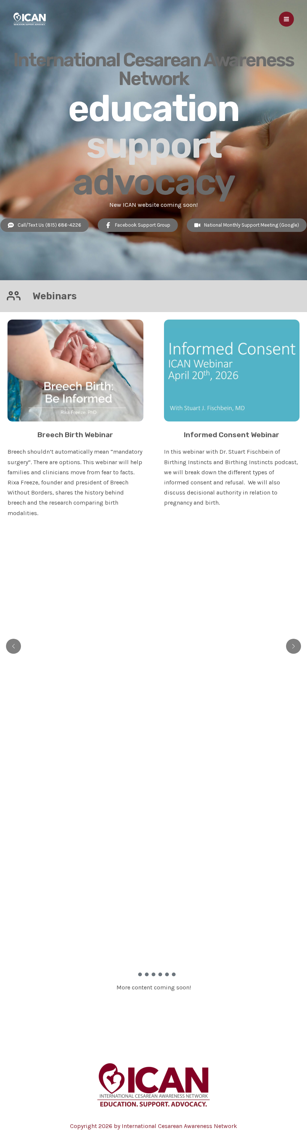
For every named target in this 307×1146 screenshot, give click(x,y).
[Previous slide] (13, 646)
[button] (133, 974)
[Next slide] (293, 646)
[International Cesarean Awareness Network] (29, 19)
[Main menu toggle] (286, 19)
